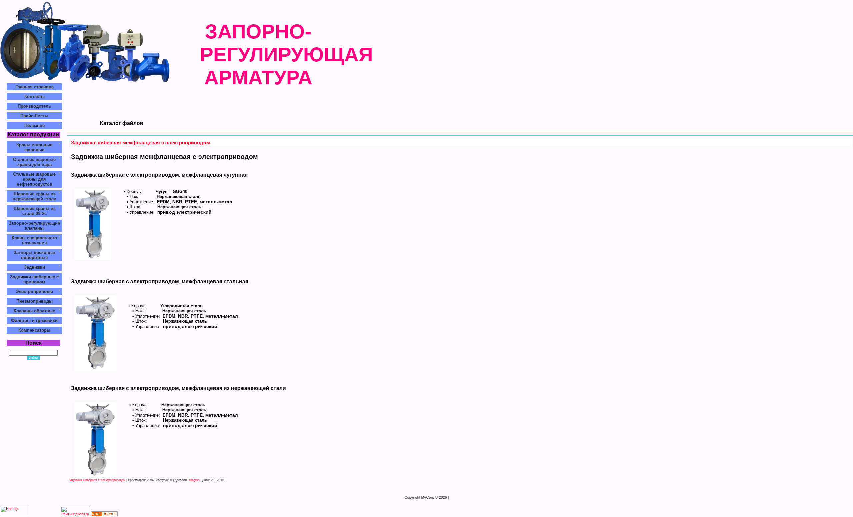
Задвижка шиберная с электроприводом (97, 480)
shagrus (194, 480)
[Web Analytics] (104, 515)
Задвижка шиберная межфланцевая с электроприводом (140, 142)
